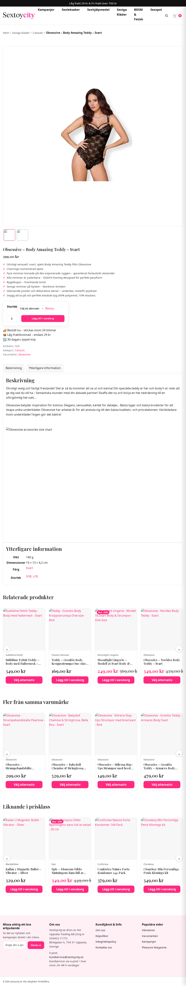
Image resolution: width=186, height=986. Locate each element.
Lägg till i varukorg (43, 318)
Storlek (12, 306)
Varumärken (150, 936)
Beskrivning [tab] (14, 368)
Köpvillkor (102, 936)
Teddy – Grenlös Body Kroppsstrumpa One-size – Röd (70, 663)
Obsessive (24, 354)
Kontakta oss (104, 947)
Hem (6, 33)
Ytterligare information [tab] (45, 368)
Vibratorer (148, 930)
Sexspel (156, 9)
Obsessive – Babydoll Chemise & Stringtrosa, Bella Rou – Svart (68, 768)
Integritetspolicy (106, 941)
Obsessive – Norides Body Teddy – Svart (161, 661)
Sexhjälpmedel (98, 9)
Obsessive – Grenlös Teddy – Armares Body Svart (159, 768)
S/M (28, 576)
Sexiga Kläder (122, 12)
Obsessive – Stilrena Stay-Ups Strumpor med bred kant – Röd (115, 768)
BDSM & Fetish (138, 14)
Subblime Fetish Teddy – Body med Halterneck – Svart (22, 663)
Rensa (49, 308)
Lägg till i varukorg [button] (70, 680)
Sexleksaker (71, 9)
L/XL (36, 576)
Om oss (100, 930)
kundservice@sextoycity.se (66, 957)
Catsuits (38, 33)
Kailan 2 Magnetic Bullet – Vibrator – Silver (23, 871)
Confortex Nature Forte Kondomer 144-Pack (114, 871)
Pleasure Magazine (154, 947)
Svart (29, 568)
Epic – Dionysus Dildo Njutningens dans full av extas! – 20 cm (68, 872)
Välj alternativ (24, 680)
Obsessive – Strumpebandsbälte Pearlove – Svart (19, 768)
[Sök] (166, 15)
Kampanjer (46, 9)
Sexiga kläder (21, 33)
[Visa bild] (9, 235)
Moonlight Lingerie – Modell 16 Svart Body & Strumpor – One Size (114, 663)
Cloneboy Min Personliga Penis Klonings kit (161, 871)
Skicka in (36, 945)
